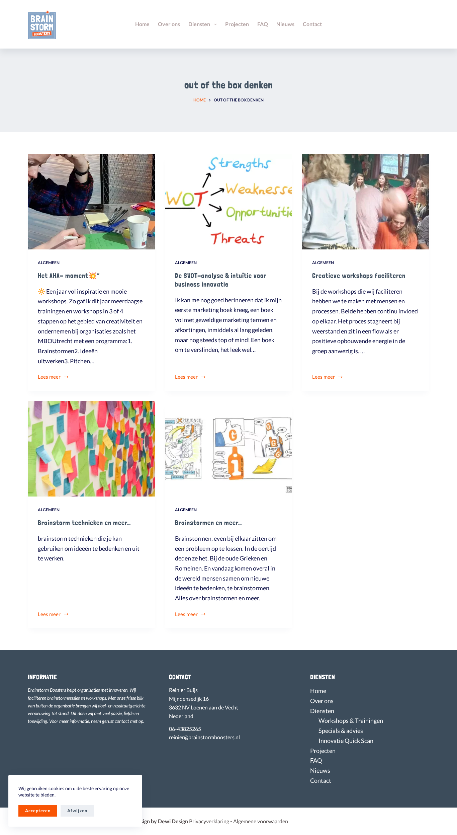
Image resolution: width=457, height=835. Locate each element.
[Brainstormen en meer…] (228, 449)
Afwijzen (77, 810)
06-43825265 (185, 729)
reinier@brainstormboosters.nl (204, 737)
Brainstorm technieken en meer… (84, 523)
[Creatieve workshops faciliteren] (365, 201)
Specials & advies (340, 730)
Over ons (169, 24)
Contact (312, 24)
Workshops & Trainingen (350, 720)
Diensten (199, 24)
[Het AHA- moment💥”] (91, 201)
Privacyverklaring (211, 821)
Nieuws (285, 24)
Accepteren (38, 810)
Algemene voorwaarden (260, 821)
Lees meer (49, 377)
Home (142, 24)
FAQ (262, 24)
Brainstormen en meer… (208, 523)
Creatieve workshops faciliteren (358, 276)
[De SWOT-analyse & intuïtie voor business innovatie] (228, 201)
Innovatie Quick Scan (345, 740)
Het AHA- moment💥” (69, 276)
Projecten (237, 24)
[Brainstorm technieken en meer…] (91, 449)
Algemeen (49, 262)
